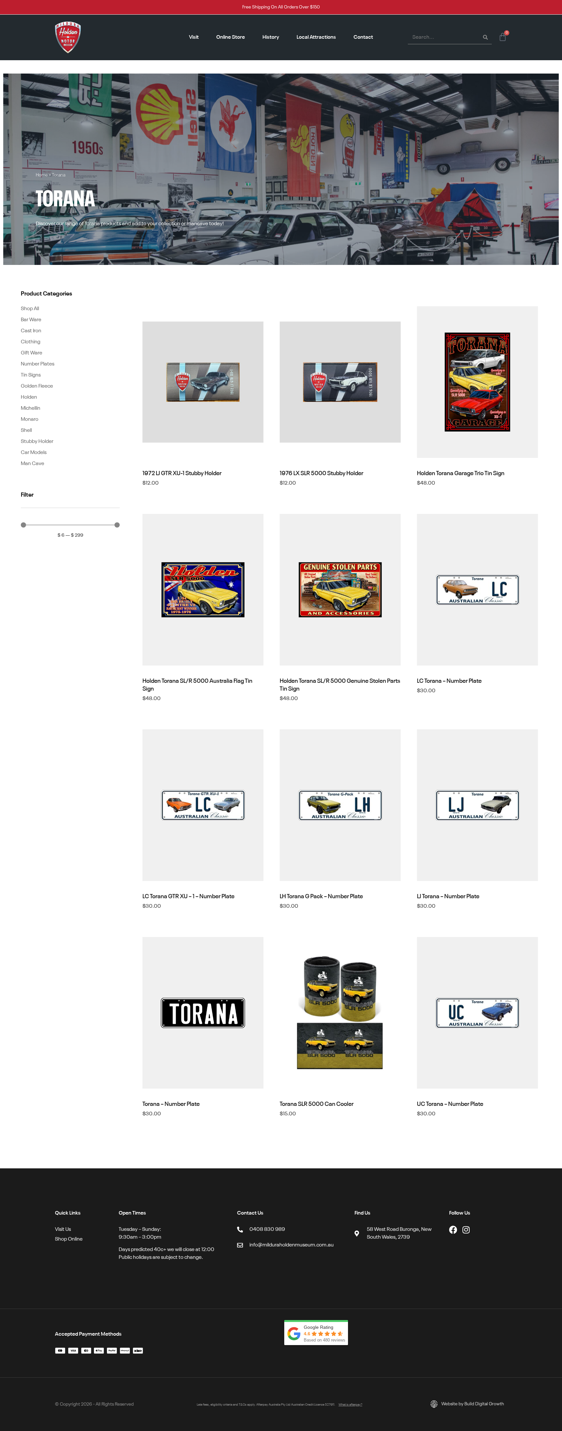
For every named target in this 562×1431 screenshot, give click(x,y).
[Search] (485, 37)
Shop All (30, 308)
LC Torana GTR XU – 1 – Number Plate (188, 897)
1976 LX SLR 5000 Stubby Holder (321, 473)
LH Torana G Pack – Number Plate (321, 897)
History (270, 37)
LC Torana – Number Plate (449, 681)
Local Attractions (316, 37)
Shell (26, 430)
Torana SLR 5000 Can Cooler (317, 1104)
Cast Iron (31, 331)
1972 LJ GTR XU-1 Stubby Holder (181, 473)
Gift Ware (31, 353)
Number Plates (37, 364)
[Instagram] (466, 1230)
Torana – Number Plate (171, 1104)
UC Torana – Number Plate (450, 1104)
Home (42, 175)
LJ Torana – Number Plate (448, 897)
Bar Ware (31, 320)
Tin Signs (31, 375)
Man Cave (32, 463)
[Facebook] (453, 1230)
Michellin (30, 408)
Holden (29, 397)
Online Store (230, 37)
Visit (194, 37)
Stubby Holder (37, 441)
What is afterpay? (350, 1404)
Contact (363, 37)
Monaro (29, 419)
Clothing (30, 342)
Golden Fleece (37, 386)
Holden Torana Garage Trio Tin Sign (460, 473)
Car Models (34, 452)
